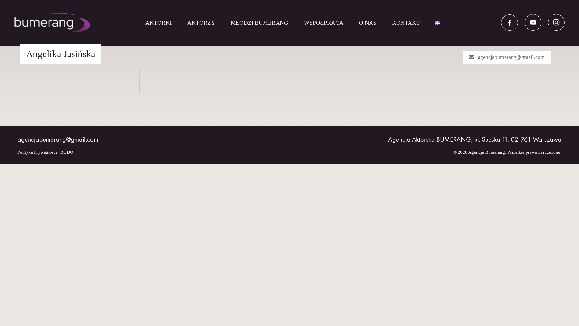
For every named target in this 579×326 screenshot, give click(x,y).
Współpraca (323, 23)
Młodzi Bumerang (259, 23)
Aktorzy (201, 23)
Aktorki (158, 23)
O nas (368, 23)
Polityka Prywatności (37, 152)
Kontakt (406, 23)
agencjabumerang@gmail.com (511, 57)
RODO (66, 152)
